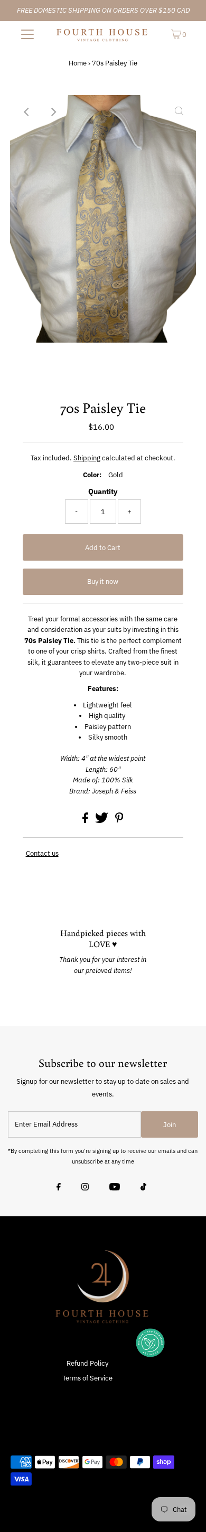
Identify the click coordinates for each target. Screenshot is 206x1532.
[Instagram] (85, 1187)
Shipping (86, 457)
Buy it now (102, 581)
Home (78, 63)
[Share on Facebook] (86, 820)
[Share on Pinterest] (119, 820)
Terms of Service (87, 1378)
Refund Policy (87, 1363)
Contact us (42, 854)
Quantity (102, 491)
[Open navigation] (27, 34)
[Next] (52, 112)
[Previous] (27, 112)
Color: (92, 474)
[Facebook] (58, 1187)
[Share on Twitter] (102, 820)
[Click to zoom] (179, 112)
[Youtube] (115, 1187)
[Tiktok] (143, 1187)
